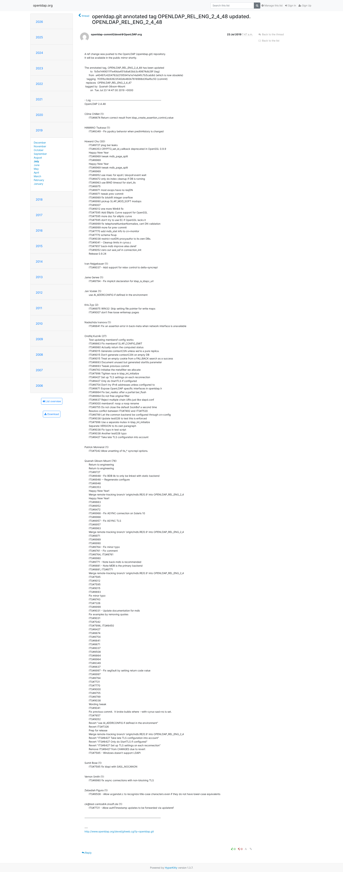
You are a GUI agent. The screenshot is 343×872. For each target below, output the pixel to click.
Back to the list (270, 40)
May (36, 168)
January (38, 183)
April (36, 172)
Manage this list (273, 5)
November (40, 146)
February (39, 179)
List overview (53, 401)
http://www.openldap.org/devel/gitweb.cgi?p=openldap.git (119, 831)
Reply (88, 852)
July (36, 161)
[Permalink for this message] (251, 849)
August (38, 157)
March (37, 176)
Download (53, 414)
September (40, 153)
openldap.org (43, 5)
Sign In (291, 5)
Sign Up (306, 5)
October (38, 150)
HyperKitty (171, 867)
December (40, 142)
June (36, 165)
